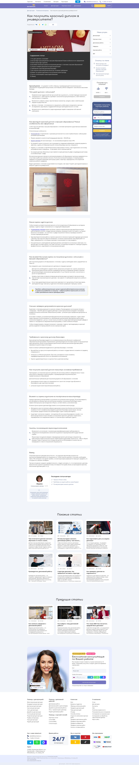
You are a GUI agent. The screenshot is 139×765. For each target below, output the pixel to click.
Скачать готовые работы (78, 727)
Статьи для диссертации (34, 714)
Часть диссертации (32, 710)
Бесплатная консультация (89, 682)
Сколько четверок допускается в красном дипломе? (46, 66)
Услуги (46, 6)
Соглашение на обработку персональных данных (99, 716)
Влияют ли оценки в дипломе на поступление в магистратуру (48, 72)
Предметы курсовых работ (78, 721)
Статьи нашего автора (37, 486)
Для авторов (95, 704)
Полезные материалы (42, 10)
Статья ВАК (52, 719)
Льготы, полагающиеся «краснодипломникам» (44, 74)
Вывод (34, 76)
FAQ (93, 708)
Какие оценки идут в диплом (39, 62)
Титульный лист (35, 134)
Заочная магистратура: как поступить (102, 74)
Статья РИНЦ (52, 721)
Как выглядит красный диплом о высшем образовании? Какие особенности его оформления (57, 60)
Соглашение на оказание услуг (101, 714)
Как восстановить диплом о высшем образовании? (101, 69)
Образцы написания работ (78, 706)
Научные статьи (66, 6)
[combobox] (102, 112)
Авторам (56, 1)
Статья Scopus (53, 723)
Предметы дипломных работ (79, 719)
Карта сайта (95, 719)
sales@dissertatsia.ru (92, 1)
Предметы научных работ (78, 725)
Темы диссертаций (76, 710)
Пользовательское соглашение (101, 712)
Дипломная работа (54, 704)
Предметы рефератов (77, 723)
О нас (93, 702)
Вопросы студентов (76, 704)
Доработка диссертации (34, 712)
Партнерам (64, 1)
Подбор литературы (33, 718)
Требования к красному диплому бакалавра (43, 68)
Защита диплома (35, 141)
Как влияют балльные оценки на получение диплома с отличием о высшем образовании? (57, 64)
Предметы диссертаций (77, 708)
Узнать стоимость (99, 5)
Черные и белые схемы (60, 479)
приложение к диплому (38, 229)
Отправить (102, 96)
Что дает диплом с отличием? (39, 58)
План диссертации (32, 720)
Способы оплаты (75, 714)
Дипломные (77, 6)
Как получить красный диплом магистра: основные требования (49, 70)
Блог (72, 702)
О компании (47, 1)
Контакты (38, 1)
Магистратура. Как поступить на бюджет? (102, 64)
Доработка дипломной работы (57, 708)
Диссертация (31, 10)
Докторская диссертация (34, 706)
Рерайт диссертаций (33, 722)
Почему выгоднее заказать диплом (63, 484)
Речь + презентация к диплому (57, 710)
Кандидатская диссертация (34, 704)
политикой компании (102, 136)
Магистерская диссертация (35, 702)
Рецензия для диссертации (34, 716)
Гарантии (30, 1)
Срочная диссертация (33, 708)
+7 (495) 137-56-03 (107, 1)
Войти (109, 5)
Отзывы (73, 712)
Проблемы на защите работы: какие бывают (66, 482)
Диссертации (54, 6)
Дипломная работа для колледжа (58, 706)
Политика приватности (98, 710)
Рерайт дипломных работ (56, 712)
